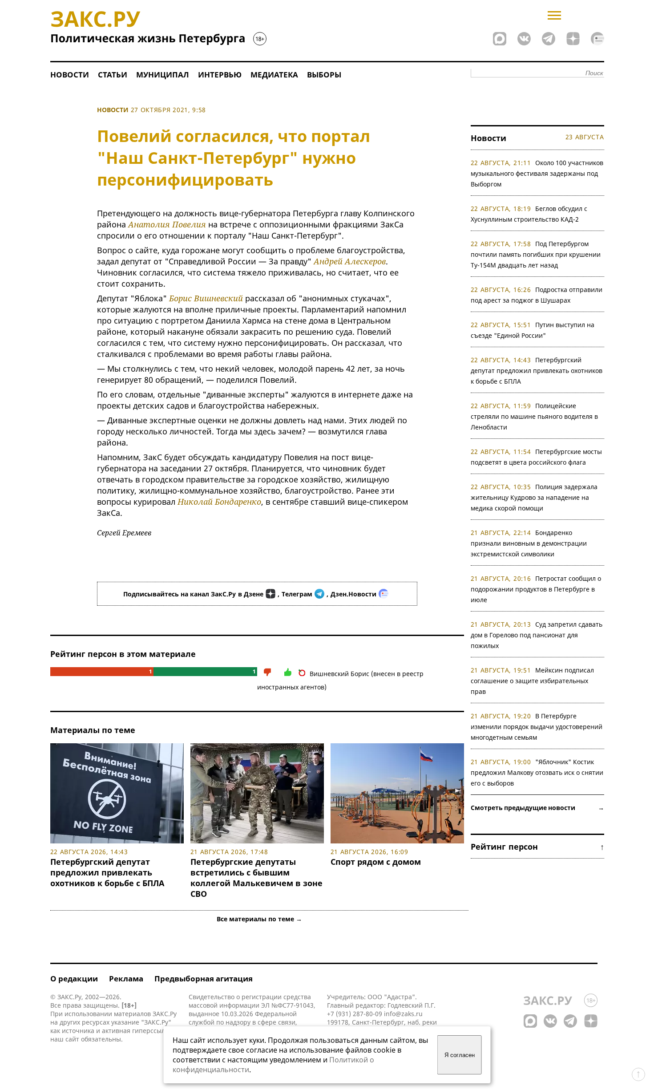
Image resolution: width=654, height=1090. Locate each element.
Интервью (220, 74)
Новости (69, 74)
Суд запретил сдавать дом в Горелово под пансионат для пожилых (537, 635)
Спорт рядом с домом (376, 861)
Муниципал (162, 74)
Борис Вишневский (206, 298)
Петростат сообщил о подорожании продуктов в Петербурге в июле (536, 589)
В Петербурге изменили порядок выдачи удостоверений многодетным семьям (536, 727)
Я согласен (459, 1055)
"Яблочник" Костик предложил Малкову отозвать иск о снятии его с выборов (537, 772)
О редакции (74, 978)
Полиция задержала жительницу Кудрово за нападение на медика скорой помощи (534, 497)
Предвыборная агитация (203, 978)
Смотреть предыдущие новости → (537, 807)
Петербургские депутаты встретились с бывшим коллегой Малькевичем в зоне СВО (256, 877)
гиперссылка (152, 1030)
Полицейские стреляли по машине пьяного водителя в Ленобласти (534, 416)
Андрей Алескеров (350, 261)
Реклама (126, 978)
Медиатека (274, 74)
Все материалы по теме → (259, 919)
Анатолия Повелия (167, 224)
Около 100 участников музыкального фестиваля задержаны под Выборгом (537, 173)
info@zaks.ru (403, 1013)
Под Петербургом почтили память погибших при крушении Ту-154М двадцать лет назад (536, 254)
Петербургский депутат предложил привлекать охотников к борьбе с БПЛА (107, 872)
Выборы (324, 74)
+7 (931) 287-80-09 (354, 1013)
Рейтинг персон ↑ (537, 846)
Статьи (112, 74)
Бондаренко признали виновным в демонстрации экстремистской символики (529, 543)
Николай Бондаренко (219, 501)
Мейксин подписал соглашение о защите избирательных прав (532, 681)
